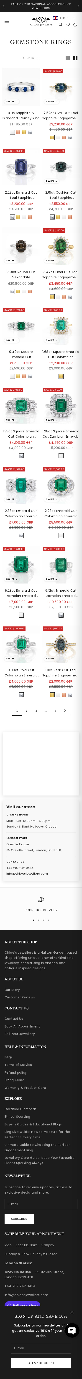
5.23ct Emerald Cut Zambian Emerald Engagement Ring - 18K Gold (21, 593)
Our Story (12, 990)
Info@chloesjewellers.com (27, 873)
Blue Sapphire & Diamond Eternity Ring (21, 115)
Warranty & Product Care (25, 1088)
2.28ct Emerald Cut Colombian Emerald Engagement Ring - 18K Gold (60, 514)
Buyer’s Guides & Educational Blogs (33, 1124)
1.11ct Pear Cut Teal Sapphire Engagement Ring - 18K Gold (61, 673)
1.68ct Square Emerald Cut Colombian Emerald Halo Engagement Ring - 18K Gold (60, 354)
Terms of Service (18, 1065)
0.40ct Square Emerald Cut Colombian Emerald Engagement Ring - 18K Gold (21, 354)
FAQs (9, 1057)
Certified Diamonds (21, 1109)
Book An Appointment (22, 1026)
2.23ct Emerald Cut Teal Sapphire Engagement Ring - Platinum (21, 195)
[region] (41, 904)
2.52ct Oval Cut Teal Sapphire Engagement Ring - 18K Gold (61, 116)
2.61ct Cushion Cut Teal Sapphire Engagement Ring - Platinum (61, 195)
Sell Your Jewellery (20, 1034)
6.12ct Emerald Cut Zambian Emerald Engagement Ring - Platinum (61, 593)
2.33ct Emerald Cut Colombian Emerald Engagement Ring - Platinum (21, 514)
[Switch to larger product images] (68, 58)
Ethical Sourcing (17, 1117)
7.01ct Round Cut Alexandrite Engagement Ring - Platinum (21, 275)
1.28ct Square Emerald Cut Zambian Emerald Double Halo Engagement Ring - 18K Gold (61, 434)
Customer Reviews (20, 997)
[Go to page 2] (65, 711)
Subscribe (19, 1219)
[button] (72, 1330)
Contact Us (14, 1019)
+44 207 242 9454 (20, 868)
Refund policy (16, 1072)
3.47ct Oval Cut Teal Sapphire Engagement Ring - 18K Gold (61, 275)
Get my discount (41, 1363)
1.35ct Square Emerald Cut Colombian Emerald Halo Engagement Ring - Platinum (21, 434)
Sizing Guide (14, 1080)
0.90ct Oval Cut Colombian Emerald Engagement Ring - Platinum (21, 673)
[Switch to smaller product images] (75, 58)
